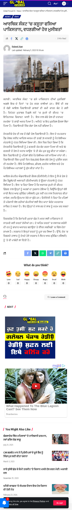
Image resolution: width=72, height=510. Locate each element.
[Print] (27, 38)
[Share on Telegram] (50, 253)
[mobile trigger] (6, 3)
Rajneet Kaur (17, 46)
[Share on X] (16, 38)
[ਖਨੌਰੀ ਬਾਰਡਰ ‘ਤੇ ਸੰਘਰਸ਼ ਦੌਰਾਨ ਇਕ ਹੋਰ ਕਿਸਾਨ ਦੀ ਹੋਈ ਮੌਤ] (60, 489)
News (8, 17)
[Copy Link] (21, 38)
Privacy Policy (39, 501)
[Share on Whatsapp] (42, 253)
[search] (49, 3)
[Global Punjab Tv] (17, 3)
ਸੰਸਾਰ (17, 17)
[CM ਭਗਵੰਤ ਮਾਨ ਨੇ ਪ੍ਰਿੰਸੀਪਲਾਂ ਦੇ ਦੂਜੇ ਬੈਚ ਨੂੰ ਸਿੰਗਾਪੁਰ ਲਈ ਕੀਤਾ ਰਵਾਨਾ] (60, 456)
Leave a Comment (58, 297)
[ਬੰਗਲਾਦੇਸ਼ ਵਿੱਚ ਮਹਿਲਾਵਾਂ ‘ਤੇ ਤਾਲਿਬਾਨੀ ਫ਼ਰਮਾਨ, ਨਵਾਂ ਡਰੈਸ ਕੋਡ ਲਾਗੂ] (60, 439)
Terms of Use (12, 504)
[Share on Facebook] (11, 38)
